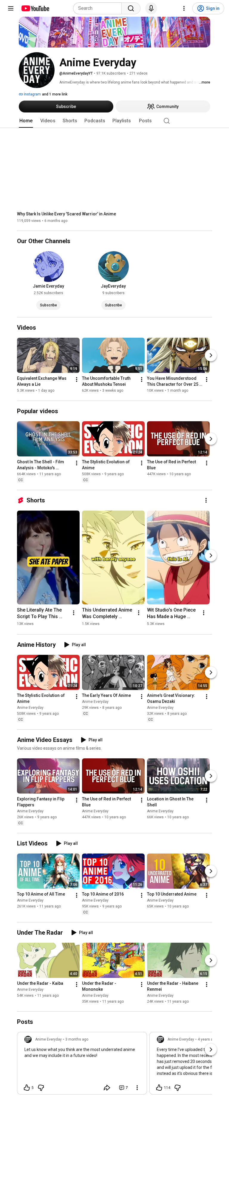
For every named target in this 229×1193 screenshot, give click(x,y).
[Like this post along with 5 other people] (27, 1087)
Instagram (32, 94)
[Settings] (184, 8)
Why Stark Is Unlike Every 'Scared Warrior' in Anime (66, 214)
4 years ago (207, 1039)
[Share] (107, 1088)
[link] (82, 1065)
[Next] (211, 356)
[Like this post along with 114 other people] (159, 1087)
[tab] (26, 121)
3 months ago (76, 1039)
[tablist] (114, 121)
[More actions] (77, 380)
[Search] (130, 8)
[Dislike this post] (41, 1087)
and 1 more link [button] (54, 94)
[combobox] (99, 8)
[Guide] (10, 8)
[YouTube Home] (35, 8)
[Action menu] (137, 1088)
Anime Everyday (30, 708)
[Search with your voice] (151, 8)
